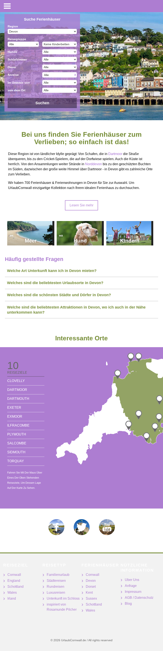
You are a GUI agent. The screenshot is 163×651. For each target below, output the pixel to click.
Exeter (14, 407)
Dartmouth (18, 398)
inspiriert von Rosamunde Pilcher (62, 607)
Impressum (133, 591)
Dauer (12, 67)
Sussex (91, 598)
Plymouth (16, 434)
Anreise (13, 74)
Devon (91, 580)
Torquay (15, 461)
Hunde (12, 52)
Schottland (15, 586)
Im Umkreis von (19, 82)
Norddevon (93, 164)
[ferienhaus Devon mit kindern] (129, 233)
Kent (89, 592)
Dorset (91, 586)
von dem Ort (16, 90)
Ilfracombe (18, 425)
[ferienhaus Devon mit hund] (80, 233)
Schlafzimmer (17, 59)
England (13, 580)
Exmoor (14, 416)
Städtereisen (56, 580)
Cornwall (14, 574)
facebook (56, 527)
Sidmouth (16, 452)
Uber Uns (132, 580)
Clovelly (16, 381)
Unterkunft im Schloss (63, 598)
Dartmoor (115, 154)
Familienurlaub (58, 574)
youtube (107, 527)
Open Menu (7, 6)
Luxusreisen (56, 592)
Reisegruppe (17, 39)
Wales (12, 592)
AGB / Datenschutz (139, 597)
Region (13, 26)
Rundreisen (55, 586)
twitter (82, 527)
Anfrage (131, 586)
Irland (11, 598)
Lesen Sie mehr (81, 205)
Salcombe (16, 443)
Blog (128, 603)
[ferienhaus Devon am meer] (30, 233)
